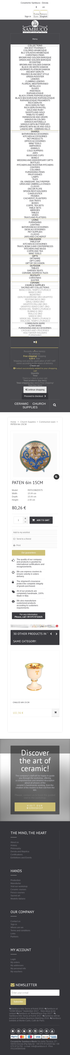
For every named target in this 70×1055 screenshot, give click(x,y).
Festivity (35, 275)
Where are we (17, 927)
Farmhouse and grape (35, 117)
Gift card (35, 261)
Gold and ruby (35, 110)
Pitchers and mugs (35, 249)
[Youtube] (52, 1031)
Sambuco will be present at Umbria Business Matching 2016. (34, 1017)
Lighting (35, 225)
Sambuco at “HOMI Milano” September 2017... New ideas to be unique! (33, 1011)
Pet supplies (35, 232)
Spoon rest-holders (35, 191)
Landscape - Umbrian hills (35, 129)
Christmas (35, 278)
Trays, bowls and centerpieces (35, 246)
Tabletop (35, 241)
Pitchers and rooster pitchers (35, 165)
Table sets (35, 208)
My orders (15, 962)
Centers (35, 167)
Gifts (35, 256)
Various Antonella (35, 122)
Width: (15, 493)
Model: (15, 490)
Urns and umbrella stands (35, 184)
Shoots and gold (35, 112)
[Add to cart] (55, 713)
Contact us (15, 921)
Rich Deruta (35, 103)
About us (15, 842)
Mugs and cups (35, 155)
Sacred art (15, 895)
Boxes (35, 203)
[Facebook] (13, 1031)
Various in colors (35, 119)
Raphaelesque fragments (35, 100)
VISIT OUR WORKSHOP (35, 807)
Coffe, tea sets (35, 205)
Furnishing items (35, 172)
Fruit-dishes (35, 174)
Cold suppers (35, 150)
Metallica (35, 86)
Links (13, 933)
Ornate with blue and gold (35, 126)
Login (13, 959)
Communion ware (35, 323)
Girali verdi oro (35, 302)
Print (18, 545)
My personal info (18, 968)
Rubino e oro (35, 311)
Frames (35, 196)
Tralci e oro (35, 314)
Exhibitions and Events (21, 857)
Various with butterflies (35, 124)
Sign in (28, 16)
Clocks (35, 186)
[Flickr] (35, 1031)
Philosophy (16, 848)
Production (16, 880)
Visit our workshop (19, 886)
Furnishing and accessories (35, 328)
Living (35, 220)
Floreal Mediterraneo (35, 84)
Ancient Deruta (35, 72)
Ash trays (35, 201)
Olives (35, 88)
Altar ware (35, 326)
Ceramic (35, 283)
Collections (35, 45)
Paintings (35, 91)
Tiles (35, 179)
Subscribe (18, 1002)
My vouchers (16, 971)
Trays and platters (35, 217)
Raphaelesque (35, 93)
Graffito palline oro (35, 304)
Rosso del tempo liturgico (35, 309)
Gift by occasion (35, 263)
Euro (36, 16)
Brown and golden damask (35, 65)
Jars (35, 153)
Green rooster (35, 76)
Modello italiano (18, 898)
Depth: (15, 496)
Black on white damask (35, 67)
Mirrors (35, 210)
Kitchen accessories (35, 136)
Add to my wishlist (21, 532)
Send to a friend (23, 539)
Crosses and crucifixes (35, 330)
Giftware (35, 258)
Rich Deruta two (35, 105)
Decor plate (35, 189)
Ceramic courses (18, 889)
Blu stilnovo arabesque (35, 53)
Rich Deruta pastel (35, 107)
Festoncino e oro (35, 299)
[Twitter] (18, 1031)
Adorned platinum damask (35, 69)
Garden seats (35, 270)
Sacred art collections (35, 287)
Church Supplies (35, 285)
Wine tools (35, 143)
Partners (14, 936)
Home (13, 422)
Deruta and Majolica (20, 851)
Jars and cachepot (35, 236)
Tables (35, 212)
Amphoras (35, 146)
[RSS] (41, 1031)
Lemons (35, 79)
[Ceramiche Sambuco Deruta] (35, 27)
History (14, 845)
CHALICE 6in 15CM (21, 702)
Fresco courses (18, 892)
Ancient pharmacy (35, 48)
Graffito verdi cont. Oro (35, 306)
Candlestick (35, 193)
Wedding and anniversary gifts (35, 160)
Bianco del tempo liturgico (35, 290)
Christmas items (35, 55)
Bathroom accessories (35, 134)
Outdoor (35, 266)
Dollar (36, 14)
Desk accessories (35, 229)
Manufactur (16, 883)
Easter (35, 280)
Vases (35, 215)
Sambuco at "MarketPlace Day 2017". (36, 1013)
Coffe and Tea (35, 251)
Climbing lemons (35, 81)
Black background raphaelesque (35, 98)
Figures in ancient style (35, 74)
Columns (35, 170)
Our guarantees (28, 553)
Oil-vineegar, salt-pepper (35, 181)
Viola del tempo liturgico (35, 321)
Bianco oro (35, 292)
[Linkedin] (29, 1031)
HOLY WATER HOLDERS (35, 333)
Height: (15, 500)
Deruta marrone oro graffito (35, 297)
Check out (34, 366)
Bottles (35, 162)
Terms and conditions (20, 930)
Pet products (35, 139)
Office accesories (35, 141)
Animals (35, 148)
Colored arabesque (35, 50)
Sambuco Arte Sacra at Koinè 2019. (27, 1008)
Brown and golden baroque (35, 57)
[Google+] (24, 1031)
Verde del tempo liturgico (35, 318)
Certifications (17, 854)
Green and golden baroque (35, 60)
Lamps (35, 177)
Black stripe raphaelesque (35, 96)
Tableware (35, 239)
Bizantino (35, 295)
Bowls (35, 158)
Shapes (35, 131)
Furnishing (35, 222)
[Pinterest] (46, 1031)
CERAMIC (21, 403)
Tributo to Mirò (35, 115)
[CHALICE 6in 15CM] (35, 674)
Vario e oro (35, 316)
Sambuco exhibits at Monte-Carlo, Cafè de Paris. (35, 1019)
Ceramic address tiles (35, 273)
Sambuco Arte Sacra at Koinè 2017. (25, 1016)
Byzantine (35, 62)
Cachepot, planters (35, 198)
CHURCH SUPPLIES (34, 405)
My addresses (17, 965)
